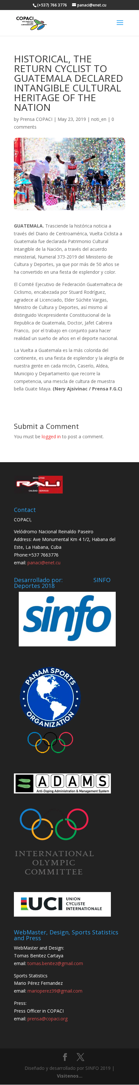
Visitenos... (69, 1076)
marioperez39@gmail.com (54, 991)
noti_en (98, 119)
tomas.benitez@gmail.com (55, 963)
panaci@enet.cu (43, 562)
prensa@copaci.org (47, 1019)
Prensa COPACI (36, 119)
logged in (51, 436)
